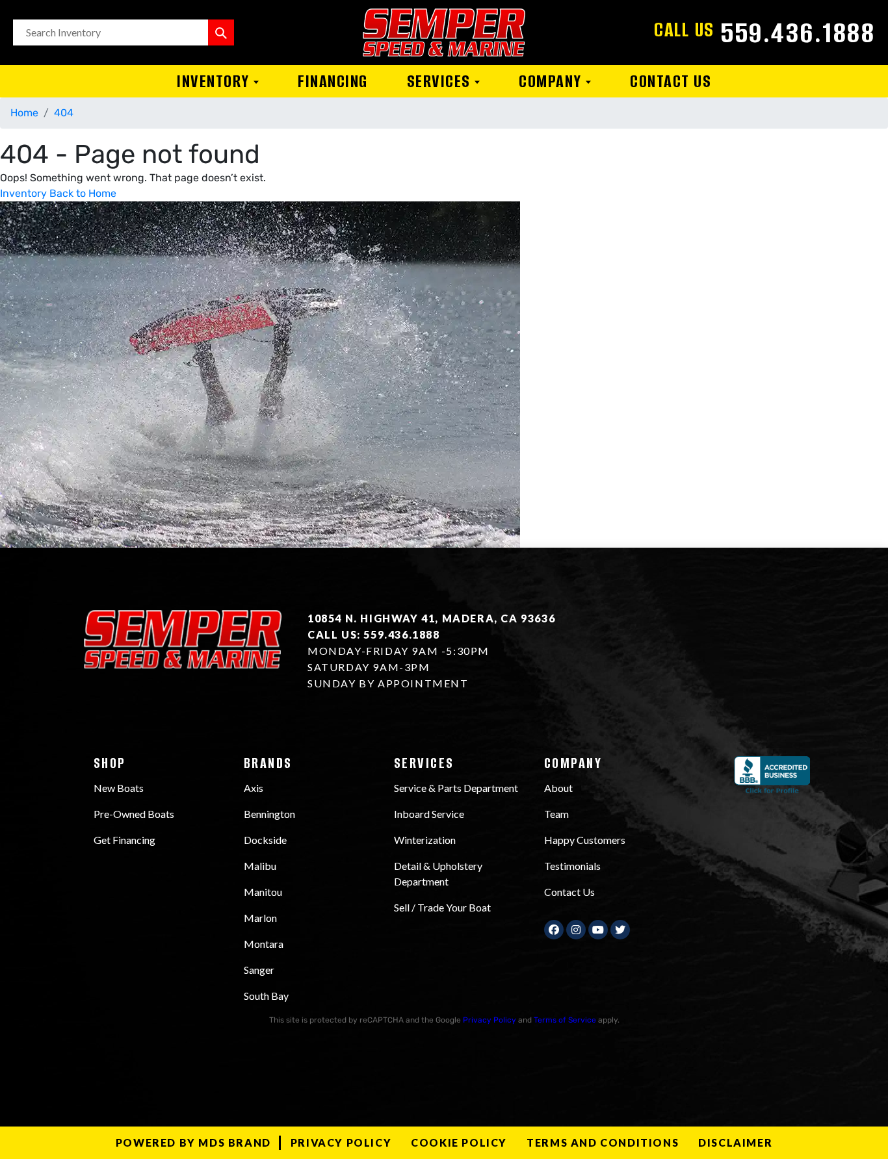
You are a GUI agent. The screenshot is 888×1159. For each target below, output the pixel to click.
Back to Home (82, 193)
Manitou (263, 891)
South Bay (266, 995)
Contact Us (670, 81)
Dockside (265, 840)
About (558, 788)
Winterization (425, 840)
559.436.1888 (798, 32)
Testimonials (572, 866)
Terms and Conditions (603, 1142)
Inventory (215, 81)
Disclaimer (735, 1142)
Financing (333, 81)
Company (552, 81)
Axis (253, 788)
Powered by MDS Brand (193, 1142)
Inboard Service (429, 814)
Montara (263, 943)
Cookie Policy (459, 1142)
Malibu (260, 866)
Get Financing (124, 840)
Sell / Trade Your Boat (442, 907)
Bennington (269, 814)
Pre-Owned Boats (134, 814)
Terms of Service (565, 1020)
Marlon (260, 917)
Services (441, 81)
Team (556, 814)
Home (24, 113)
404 (63, 113)
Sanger (259, 969)
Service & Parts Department (456, 788)
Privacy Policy (489, 1020)
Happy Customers (584, 840)
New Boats (119, 788)
